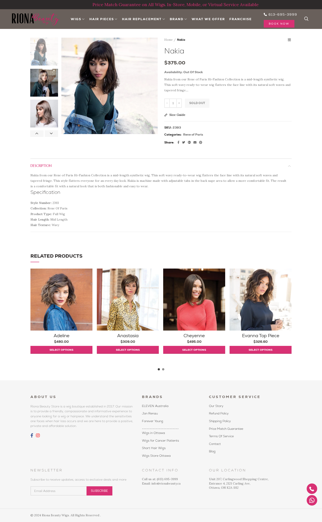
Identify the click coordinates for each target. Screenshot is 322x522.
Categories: (173, 134)
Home (168, 40)
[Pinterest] (200, 142)
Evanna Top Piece (260, 335)
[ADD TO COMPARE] (89, 285)
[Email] (195, 142)
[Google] (189, 142)
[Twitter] (183, 142)
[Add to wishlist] (89, 276)
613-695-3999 (282, 14)
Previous (37, 133)
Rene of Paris (193, 134)
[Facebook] (178, 142)
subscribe (99, 491)
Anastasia (128, 335)
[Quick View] (89, 295)
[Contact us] (312, 500)
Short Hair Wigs (154, 448)
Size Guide (176, 115)
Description (41, 165)
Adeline (61, 335)
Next (51, 133)
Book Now (279, 23)
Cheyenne (194, 335)
